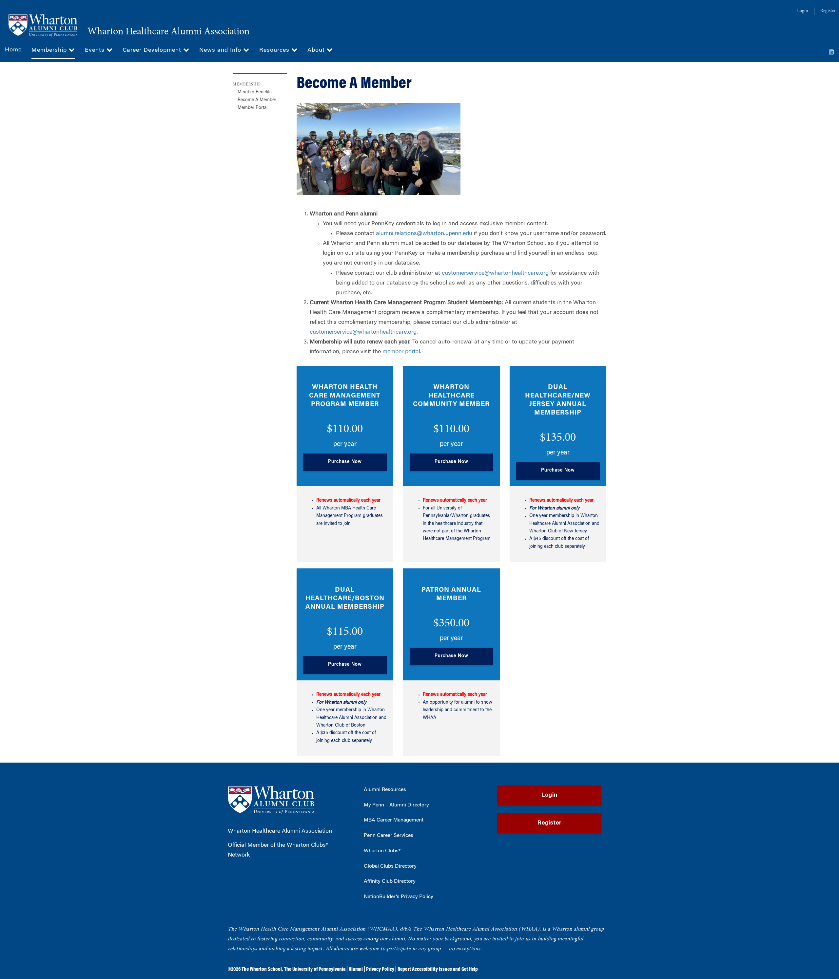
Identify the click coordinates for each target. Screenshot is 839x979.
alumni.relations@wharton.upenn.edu (424, 234)
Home (13, 50)
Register (827, 11)
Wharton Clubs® (382, 851)
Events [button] (96, 50)
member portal (401, 352)
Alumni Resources (385, 789)
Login (802, 11)
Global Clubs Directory (390, 866)
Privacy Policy (380, 969)
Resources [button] (275, 50)
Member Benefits (255, 92)
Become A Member (257, 100)
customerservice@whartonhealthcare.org (495, 273)
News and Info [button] (221, 50)
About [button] (317, 50)
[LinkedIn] (831, 53)
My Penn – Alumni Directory (396, 805)
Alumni (356, 969)
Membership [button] (50, 50)
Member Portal (252, 108)
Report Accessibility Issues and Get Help (438, 969)
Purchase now (345, 462)
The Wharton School (262, 969)
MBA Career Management (393, 820)
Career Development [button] (153, 50)
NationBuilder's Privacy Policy (398, 896)
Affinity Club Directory (390, 881)
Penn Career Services (388, 835)
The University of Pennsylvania (314, 969)
